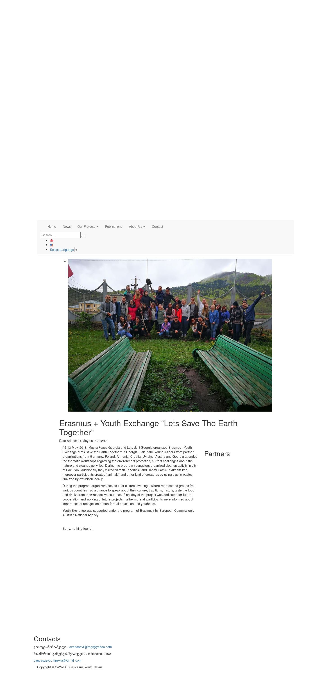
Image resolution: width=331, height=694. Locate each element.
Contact (157, 226)
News (67, 226)
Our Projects (86, 226)
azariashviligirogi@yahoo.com (90, 646)
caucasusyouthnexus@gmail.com (58, 660)
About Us (136, 226)
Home (52, 226)
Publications (113, 226)
